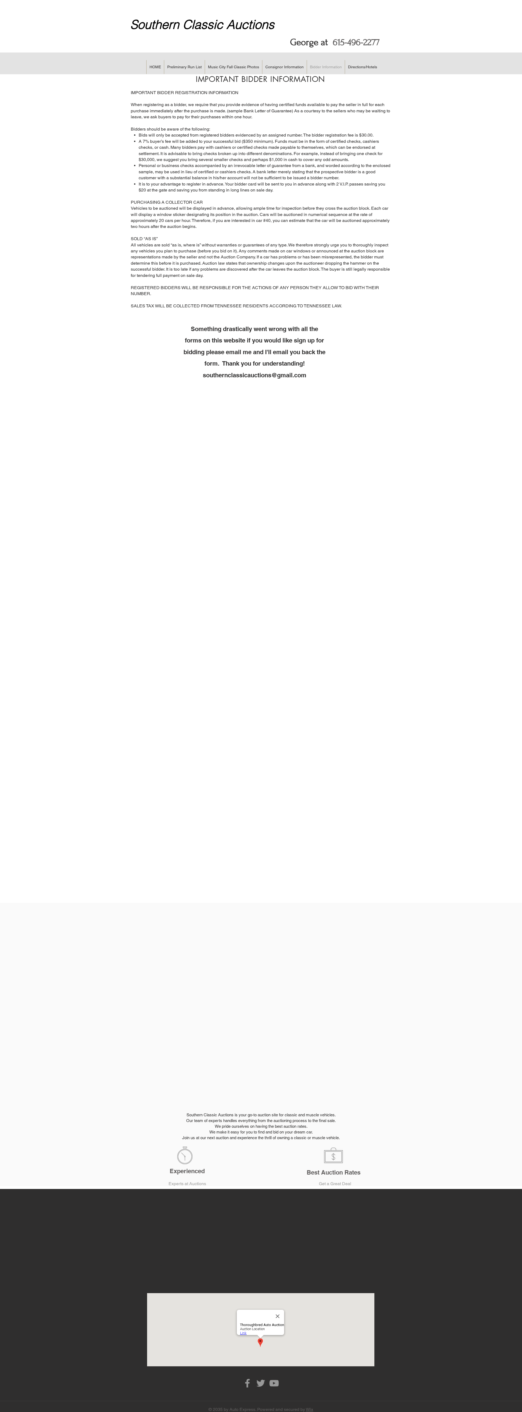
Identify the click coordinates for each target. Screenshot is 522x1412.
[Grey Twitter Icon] (260, 1383)
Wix (309, 1409)
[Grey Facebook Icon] (247, 1383)
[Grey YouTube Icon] (274, 1383)
